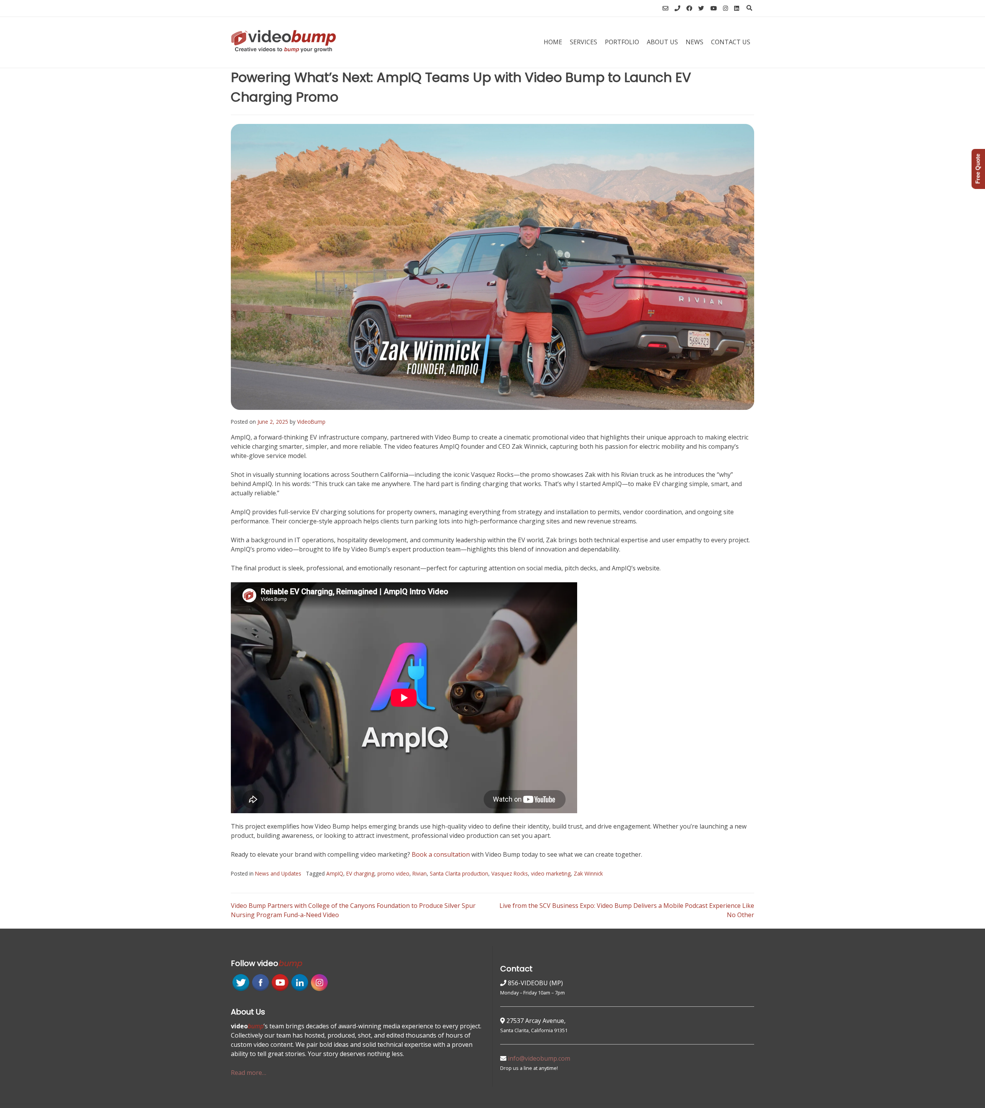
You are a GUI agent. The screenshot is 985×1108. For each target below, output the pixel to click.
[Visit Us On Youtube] (280, 990)
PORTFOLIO (622, 42)
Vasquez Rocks (509, 873)
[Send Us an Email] (665, 8)
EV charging (360, 873)
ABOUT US (662, 42)
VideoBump (311, 421)
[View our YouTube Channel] (714, 8)
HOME (553, 42)
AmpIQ (334, 873)
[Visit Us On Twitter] (240, 990)
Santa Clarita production (459, 873)
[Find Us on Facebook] (689, 8)
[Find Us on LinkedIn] (736, 8)
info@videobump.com (539, 1058)
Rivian (419, 873)
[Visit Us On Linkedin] (299, 990)
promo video (393, 873)
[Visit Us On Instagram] (319, 990)
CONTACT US (730, 42)
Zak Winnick (588, 873)
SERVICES (583, 42)
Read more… (248, 1072)
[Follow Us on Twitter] (701, 8)
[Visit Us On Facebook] (260, 990)
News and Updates (278, 873)
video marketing (551, 873)
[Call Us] (677, 8)
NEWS (694, 42)
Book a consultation (441, 854)
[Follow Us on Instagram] (725, 8)
